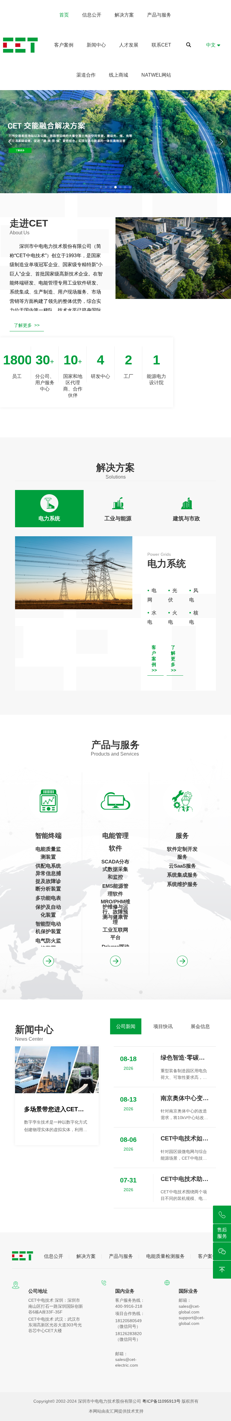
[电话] (222, 1214)
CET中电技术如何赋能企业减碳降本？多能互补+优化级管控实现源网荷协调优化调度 (185, 1138)
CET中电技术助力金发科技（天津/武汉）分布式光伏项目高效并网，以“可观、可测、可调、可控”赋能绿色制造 (185, 1179)
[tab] (49, 508)
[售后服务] (222, 1233)
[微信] (222, 1251)
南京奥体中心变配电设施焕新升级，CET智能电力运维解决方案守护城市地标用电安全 (185, 1098)
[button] (221, 141)
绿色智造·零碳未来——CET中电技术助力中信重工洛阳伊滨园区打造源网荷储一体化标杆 (185, 1057)
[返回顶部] (222, 1269)
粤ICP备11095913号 (161, 1401)
